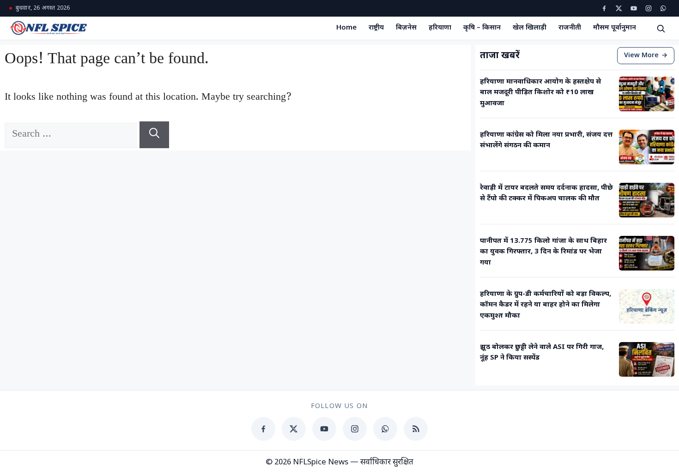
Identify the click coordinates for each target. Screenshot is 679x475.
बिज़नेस (406, 28)
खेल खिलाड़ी (529, 28)
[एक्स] (618, 8)
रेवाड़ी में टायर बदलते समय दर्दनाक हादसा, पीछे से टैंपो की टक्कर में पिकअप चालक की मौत (546, 193)
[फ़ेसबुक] (604, 8)
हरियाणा (440, 28)
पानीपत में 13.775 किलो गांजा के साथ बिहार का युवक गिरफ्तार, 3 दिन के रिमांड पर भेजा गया (543, 252)
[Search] (154, 134)
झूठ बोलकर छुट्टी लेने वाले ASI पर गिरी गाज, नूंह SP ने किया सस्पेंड (542, 352)
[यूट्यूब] (633, 8)
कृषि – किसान (482, 28)
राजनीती (569, 28)
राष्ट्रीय (376, 28)
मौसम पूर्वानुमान (614, 28)
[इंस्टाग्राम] (648, 8)
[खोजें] (660, 28)
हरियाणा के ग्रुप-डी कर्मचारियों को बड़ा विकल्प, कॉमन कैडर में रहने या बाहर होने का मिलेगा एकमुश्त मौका (545, 305)
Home (346, 28)
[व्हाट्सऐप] (663, 8)
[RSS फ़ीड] (416, 429)
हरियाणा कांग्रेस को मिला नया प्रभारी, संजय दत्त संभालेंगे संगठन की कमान (546, 140)
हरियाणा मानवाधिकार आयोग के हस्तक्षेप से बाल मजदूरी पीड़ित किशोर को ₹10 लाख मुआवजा (540, 93)
